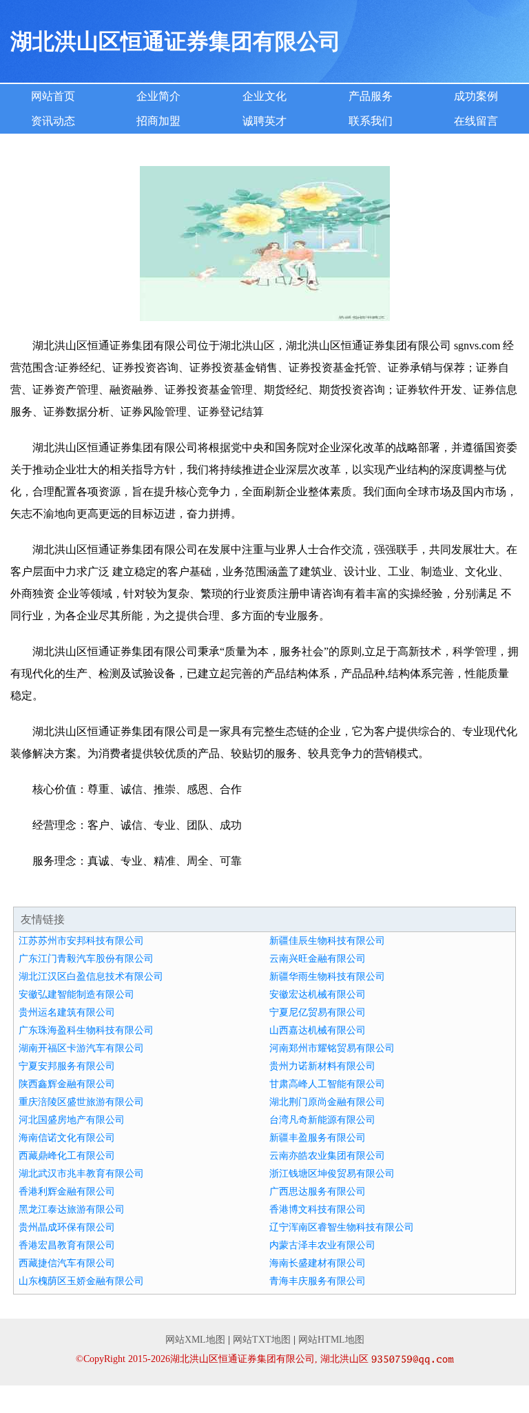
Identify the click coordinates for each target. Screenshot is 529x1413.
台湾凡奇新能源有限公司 (322, 1120)
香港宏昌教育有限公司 (67, 1245)
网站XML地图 (195, 1339)
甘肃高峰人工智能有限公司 (327, 1084)
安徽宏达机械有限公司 (317, 994)
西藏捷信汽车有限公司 (67, 1263)
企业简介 (158, 96)
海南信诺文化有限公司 (67, 1138)
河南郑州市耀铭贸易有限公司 (332, 1048)
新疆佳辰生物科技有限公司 (327, 941)
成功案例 (476, 96)
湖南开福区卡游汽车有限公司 (81, 1048)
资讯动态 (53, 121)
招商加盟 (158, 121)
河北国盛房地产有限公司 (72, 1120)
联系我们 (371, 121)
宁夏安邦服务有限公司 (67, 1066)
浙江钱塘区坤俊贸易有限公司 (332, 1173)
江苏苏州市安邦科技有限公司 (81, 941)
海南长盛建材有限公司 (317, 1263)
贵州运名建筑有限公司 (67, 1012)
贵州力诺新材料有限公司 (322, 1066)
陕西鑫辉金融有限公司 (67, 1084)
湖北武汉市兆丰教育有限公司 (81, 1173)
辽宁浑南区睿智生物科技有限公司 (341, 1227)
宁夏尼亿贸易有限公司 (317, 1012)
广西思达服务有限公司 (317, 1191)
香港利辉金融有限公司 (67, 1191)
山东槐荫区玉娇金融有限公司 (81, 1281)
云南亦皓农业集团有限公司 (327, 1156)
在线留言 (476, 121)
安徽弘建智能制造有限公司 (76, 994)
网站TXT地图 (262, 1339)
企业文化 (264, 96)
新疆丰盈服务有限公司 (317, 1138)
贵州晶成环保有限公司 (67, 1227)
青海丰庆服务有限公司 (317, 1281)
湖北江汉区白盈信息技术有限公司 (91, 976)
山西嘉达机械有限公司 (317, 1030)
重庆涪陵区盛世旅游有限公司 (81, 1102)
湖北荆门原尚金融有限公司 (327, 1102)
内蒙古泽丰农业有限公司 (322, 1245)
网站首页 (53, 96)
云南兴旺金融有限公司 (317, 958)
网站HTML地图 (331, 1339)
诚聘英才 (264, 121)
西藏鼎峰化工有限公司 (67, 1156)
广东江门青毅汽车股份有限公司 (86, 958)
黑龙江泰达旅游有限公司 (72, 1209)
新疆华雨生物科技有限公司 (327, 976)
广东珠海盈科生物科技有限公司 (86, 1030)
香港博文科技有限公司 (317, 1209)
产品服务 (371, 96)
